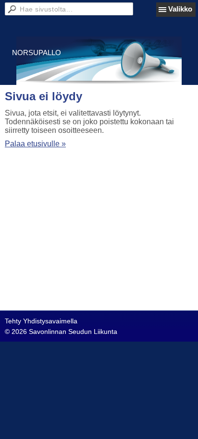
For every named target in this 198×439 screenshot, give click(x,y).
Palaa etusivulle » (35, 144)
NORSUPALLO (36, 52)
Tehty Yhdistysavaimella (41, 321)
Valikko (180, 9)
